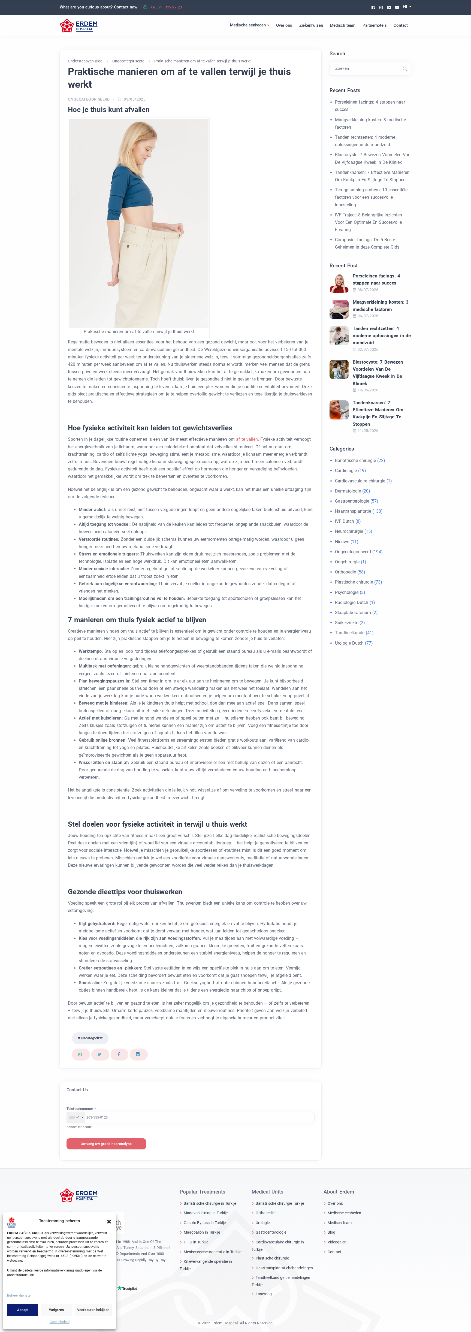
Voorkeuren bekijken (93, 1310)
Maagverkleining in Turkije (206, 1213)
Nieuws (342, 541)
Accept (22, 1310)
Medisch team (340, 1223)
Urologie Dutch (349, 643)
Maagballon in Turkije (202, 1232)
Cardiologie (346, 470)
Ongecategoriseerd (89, 99)
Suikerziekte (346, 622)
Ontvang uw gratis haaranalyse (106, 1144)
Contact (334, 1252)
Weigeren (56, 1310)
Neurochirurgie (349, 531)
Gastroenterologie (352, 501)
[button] (109, 1221)
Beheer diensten (19, 1295)
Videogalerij (337, 1242)
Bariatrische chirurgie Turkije (280, 1203)
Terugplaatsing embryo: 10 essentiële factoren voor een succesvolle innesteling (371, 197)
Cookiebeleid (60, 1322)
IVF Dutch (344, 521)
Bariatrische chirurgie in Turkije (210, 1203)
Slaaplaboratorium (353, 612)
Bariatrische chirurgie (355, 460)
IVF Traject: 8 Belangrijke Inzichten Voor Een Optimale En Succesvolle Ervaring (368, 222)
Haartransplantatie (353, 511)
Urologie (263, 1223)
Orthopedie (345, 572)
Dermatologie (348, 491)
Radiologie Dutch (351, 602)
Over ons (335, 1203)
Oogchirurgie (347, 561)
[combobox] (76, 1117)
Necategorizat (91, 1038)
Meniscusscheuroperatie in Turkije (212, 1252)
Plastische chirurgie (354, 582)
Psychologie (346, 592)
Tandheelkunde (349, 632)
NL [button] (405, 6)
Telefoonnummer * (81, 1108)
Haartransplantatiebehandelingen (284, 1268)
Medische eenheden (344, 1213)
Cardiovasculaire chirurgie (360, 481)
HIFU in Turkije (196, 1242)
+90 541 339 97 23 (166, 7)
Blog (331, 1232)
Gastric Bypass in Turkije (205, 1223)
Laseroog (264, 1294)
